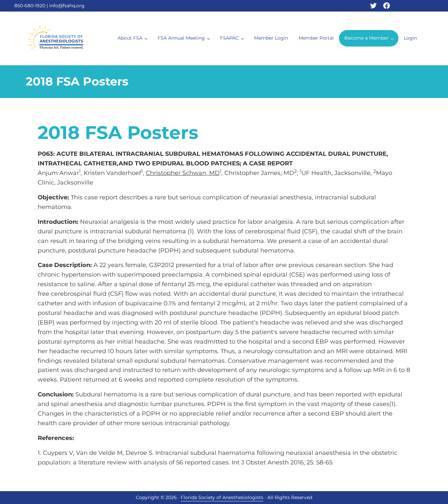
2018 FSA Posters (118, 132)
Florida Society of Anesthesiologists (222, 497)
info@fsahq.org (67, 6)
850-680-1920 (29, 6)
